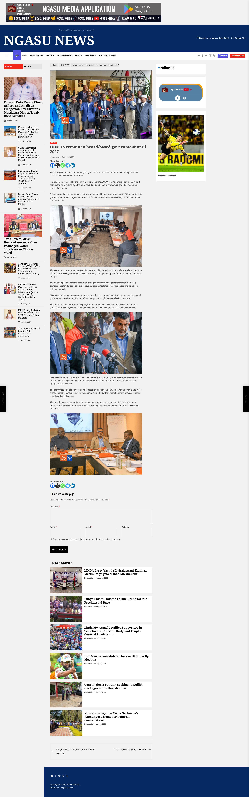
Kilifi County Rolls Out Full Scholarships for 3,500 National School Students (29, 314)
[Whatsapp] (62, 165)
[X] (57, 165)
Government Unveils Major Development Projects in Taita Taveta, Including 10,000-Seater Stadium (28, 177)
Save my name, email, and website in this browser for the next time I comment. (87, 539)
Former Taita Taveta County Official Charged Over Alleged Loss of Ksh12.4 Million (29, 199)
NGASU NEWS (49, 40)
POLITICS (50, 55)
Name (53, 527)
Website (125, 527)
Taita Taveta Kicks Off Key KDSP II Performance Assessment (29, 332)
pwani (8, 66)
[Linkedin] (72, 165)
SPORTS (78, 55)
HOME (24, 55)
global (28, 66)
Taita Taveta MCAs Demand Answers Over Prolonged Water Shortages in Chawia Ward (20, 246)
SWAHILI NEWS (36, 55)
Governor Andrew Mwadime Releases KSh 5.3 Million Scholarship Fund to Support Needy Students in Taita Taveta (28, 292)
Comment (55, 506)
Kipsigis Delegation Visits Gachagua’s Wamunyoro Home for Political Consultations (111, 716)
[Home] (17, 56)
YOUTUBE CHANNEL (108, 55)
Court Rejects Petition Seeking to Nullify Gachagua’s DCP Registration (113, 686)
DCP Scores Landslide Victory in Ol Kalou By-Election (116, 657)
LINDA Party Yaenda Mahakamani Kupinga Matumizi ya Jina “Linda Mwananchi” (115, 572)
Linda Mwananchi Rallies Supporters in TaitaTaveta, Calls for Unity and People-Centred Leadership (113, 630)
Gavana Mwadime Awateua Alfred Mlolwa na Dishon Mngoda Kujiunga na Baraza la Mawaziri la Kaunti (29, 154)
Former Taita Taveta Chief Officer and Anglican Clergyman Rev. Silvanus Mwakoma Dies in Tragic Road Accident (23, 109)
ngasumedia (54, 157)
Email (89, 527)
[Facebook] (52, 165)
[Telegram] (67, 165)
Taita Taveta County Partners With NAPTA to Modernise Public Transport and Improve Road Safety (29, 268)
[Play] (177, 98)
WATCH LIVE (90, 55)
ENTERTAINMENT (64, 55)
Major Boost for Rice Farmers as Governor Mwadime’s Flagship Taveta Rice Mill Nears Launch (28, 132)
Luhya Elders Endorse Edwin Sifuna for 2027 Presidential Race (116, 600)
